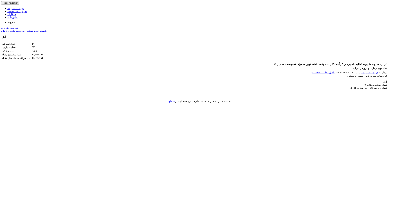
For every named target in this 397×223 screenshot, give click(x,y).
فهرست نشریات (15, 8)
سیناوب (171, 101)
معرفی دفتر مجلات (17, 11)
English (11, 22)
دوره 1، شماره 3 (369, 72)
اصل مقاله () (323, 72)
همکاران (11, 14)
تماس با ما (12, 17)
